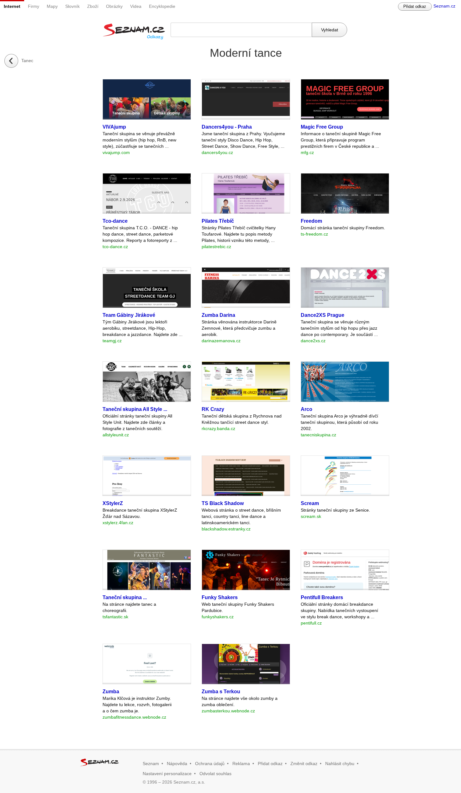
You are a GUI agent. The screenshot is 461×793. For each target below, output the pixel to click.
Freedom (311, 221)
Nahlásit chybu (339, 763)
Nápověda (177, 763)
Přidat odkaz (414, 6)
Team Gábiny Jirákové (129, 315)
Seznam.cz (444, 5)
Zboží (92, 6)
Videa (135, 6)
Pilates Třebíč (218, 221)
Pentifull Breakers (322, 597)
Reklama (241, 763)
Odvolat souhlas (215, 773)
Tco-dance (115, 221)
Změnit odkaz (303, 763)
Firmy (33, 6)
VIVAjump (114, 127)
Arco (306, 409)
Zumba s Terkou (221, 691)
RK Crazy (213, 409)
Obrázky (114, 6)
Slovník (72, 6)
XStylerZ (113, 503)
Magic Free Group (322, 127)
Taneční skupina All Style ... (135, 409)
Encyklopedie (162, 6)
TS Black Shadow (223, 503)
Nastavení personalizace (167, 773)
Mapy (52, 6)
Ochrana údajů (210, 763)
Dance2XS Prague (322, 315)
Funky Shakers (220, 597)
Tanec (27, 60)
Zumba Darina (218, 315)
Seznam (151, 763)
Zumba (111, 691)
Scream (310, 503)
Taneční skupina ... (125, 597)
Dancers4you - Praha (227, 127)
